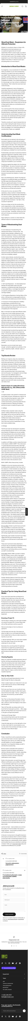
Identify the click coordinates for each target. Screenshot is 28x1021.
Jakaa (4, 853)
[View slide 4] (16, 946)
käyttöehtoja (21, 919)
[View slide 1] (11, 946)
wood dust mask (11, 97)
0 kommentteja (17, 25)
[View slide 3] (15, 946)
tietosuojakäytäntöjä (12, 919)
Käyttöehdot (5, 1011)
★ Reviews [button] (25, 512)
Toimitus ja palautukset (8, 1007)
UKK (4, 1005)
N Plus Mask (4, 553)
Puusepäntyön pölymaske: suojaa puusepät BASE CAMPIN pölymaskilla (12, 876)
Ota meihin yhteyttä (7, 1013)
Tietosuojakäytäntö (7, 1009)
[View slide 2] (13, 946)
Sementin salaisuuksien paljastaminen (12, 864)
